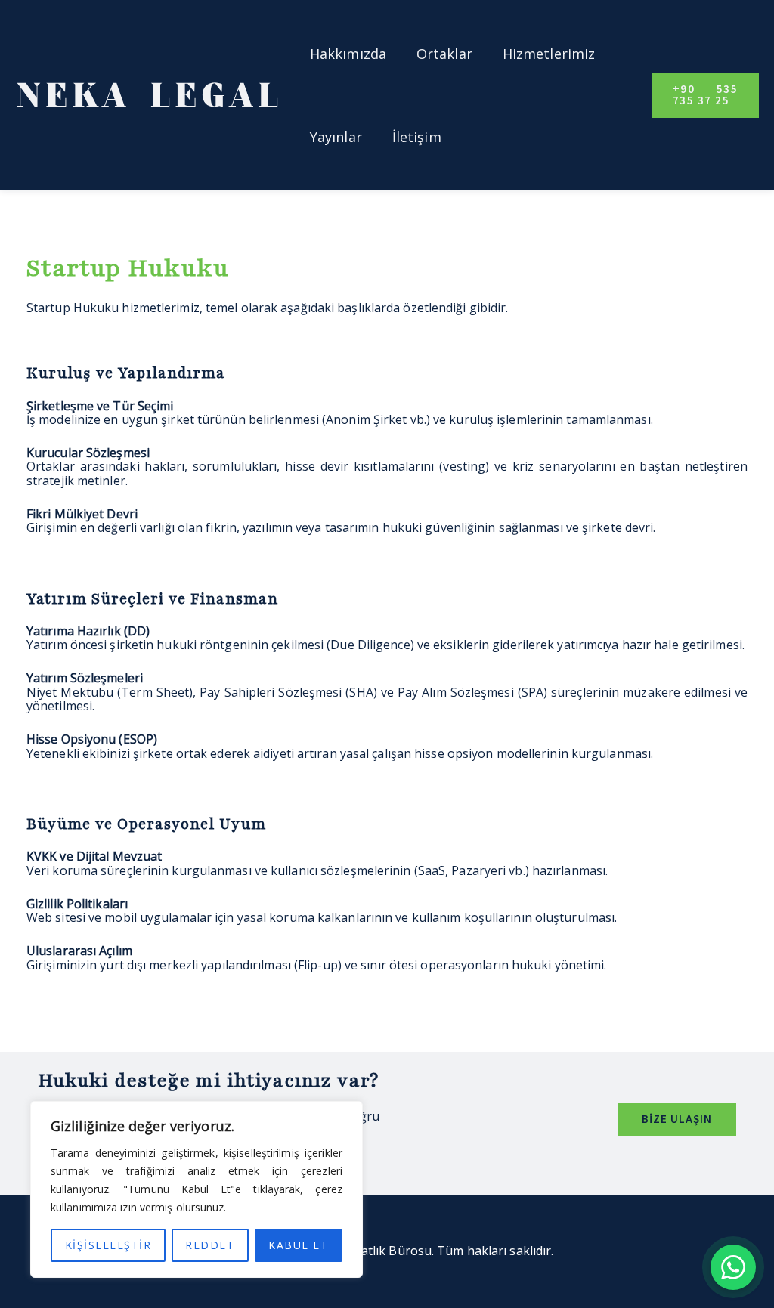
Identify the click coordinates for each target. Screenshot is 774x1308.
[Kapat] (347, 1114)
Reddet (209, 1245)
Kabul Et (298, 1245)
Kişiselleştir (108, 1245)
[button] (705, 95)
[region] (196, 1189)
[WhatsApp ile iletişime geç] (733, 1267)
